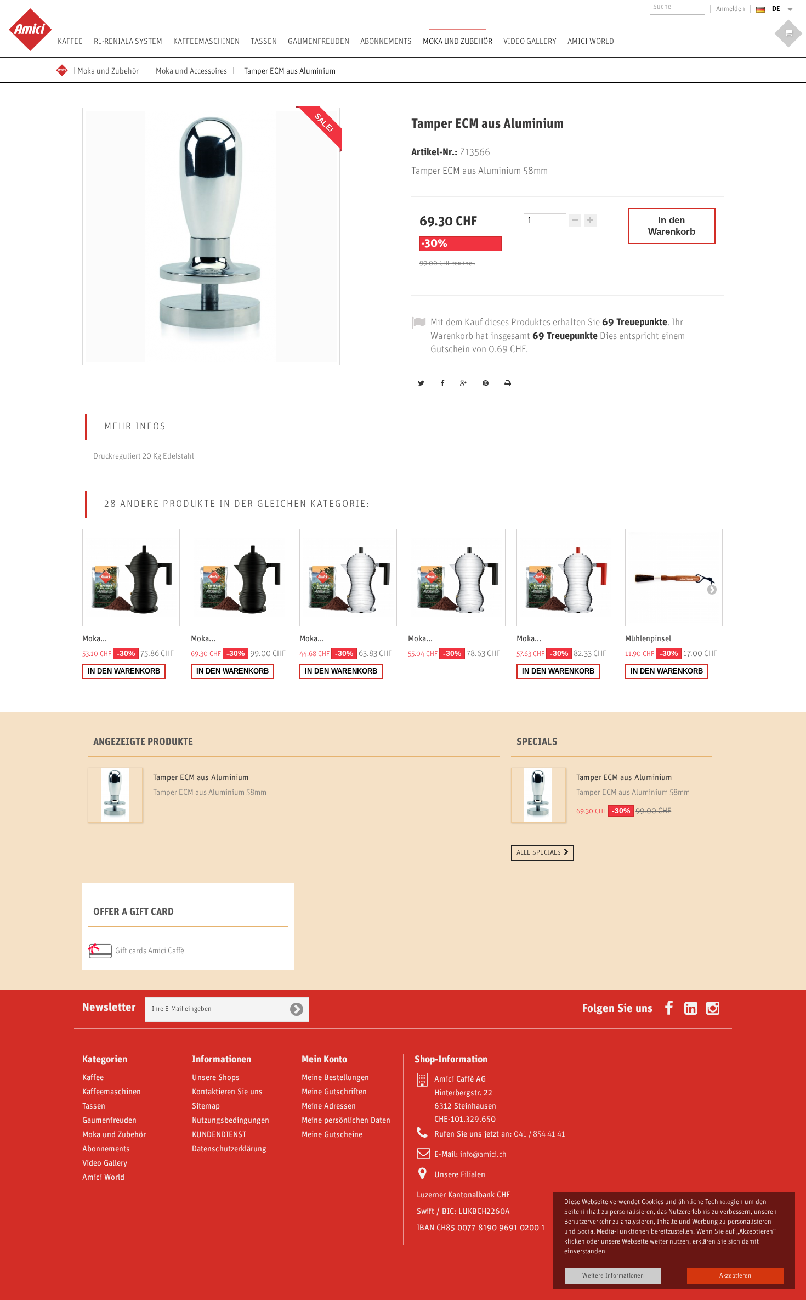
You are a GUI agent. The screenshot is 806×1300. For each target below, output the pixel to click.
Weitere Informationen (613, 1276)
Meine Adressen (329, 1106)
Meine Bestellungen (335, 1078)
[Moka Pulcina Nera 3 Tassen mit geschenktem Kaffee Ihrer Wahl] (131, 577)
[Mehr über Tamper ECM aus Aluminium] (115, 795)
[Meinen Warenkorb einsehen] (788, 33)
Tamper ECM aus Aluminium (201, 778)
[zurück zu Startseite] (65, 69)
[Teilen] (442, 384)
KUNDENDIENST (219, 1135)
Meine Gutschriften (334, 1092)
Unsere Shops (216, 1078)
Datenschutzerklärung (229, 1149)
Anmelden (730, 9)
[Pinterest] (485, 384)
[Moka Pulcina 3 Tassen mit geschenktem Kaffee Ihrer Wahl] (348, 577)
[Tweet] (421, 384)
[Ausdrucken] (508, 384)
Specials (537, 742)
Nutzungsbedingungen (230, 1120)
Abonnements (386, 42)
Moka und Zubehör (457, 42)
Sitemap (206, 1106)
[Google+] (463, 384)
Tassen (264, 42)
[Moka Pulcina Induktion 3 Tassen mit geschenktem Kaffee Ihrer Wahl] (565, 577)
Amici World (590, 42)
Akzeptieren (735, 1276)
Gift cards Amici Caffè (149, 951)
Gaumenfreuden (318, 42)
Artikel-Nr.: (434, 152)
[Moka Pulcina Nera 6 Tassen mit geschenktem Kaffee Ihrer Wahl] (239, 577)
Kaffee (70, 42)
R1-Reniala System (128, 42)
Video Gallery (530, 42)
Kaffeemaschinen (206, 42)
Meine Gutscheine (332, 1135)
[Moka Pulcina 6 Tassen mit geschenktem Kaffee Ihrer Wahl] (457, 577)
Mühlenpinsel (648, 639)
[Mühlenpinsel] (674, 577)
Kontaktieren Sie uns (227, 1092)
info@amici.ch (483, 1154)
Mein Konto (324, 1059)
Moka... (94, 639)
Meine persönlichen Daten (346, 1120)
